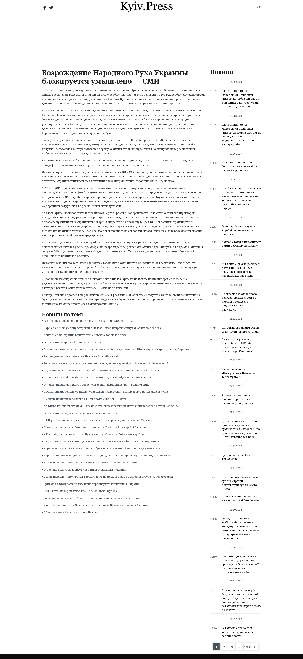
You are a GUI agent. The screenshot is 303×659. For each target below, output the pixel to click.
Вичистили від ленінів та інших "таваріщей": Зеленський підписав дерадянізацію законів (106, 391)
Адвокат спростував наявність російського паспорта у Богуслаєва (237, 399)
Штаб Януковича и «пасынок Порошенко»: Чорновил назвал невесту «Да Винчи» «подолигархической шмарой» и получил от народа (241, 198)
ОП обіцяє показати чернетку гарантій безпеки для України (85, 469)
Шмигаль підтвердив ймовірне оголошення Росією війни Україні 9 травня (95, 427)
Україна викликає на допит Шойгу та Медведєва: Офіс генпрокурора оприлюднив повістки (107, 455)
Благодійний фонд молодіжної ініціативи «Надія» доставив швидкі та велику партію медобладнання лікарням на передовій (241, 134)
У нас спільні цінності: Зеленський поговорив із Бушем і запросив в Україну (96, 505)
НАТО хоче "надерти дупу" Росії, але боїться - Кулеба (80, 491)
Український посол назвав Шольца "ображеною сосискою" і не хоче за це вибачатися (102, 448)
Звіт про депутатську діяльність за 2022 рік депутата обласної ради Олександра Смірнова (238, 345)
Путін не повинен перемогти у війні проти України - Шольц (85, 398)
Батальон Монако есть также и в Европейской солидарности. (237, 631)
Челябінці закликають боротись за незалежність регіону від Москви (239, 166)
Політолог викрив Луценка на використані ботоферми (240, 498)
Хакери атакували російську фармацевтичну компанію (241, 243)
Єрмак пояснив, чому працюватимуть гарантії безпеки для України (91, 462)
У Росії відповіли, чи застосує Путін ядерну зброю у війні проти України (94, 434)
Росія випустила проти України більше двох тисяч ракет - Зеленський (92, 498)
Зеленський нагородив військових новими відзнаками (81, 413)
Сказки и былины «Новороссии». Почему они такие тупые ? (240, 373)
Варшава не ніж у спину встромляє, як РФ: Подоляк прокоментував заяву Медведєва (102, 328)
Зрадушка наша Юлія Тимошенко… (236, 457)
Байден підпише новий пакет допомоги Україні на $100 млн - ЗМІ (89, 320)
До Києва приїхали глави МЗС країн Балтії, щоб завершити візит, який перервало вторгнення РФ (111, 405)
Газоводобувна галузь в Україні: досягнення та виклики (238, 230)
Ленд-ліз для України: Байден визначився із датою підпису (85, 335)
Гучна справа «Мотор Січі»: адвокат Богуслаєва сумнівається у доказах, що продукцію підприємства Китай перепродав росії (241, 428)
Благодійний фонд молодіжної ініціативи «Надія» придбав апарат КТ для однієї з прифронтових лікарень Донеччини (241, 98)
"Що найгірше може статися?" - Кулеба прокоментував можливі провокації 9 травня (102, 370)
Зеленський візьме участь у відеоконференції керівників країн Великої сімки (97, 384)
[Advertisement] (151, 40)
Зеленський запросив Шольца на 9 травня (73, 342)
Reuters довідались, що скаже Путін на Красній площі (81, 356)
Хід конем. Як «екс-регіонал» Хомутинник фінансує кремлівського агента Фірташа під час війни (241, 269)
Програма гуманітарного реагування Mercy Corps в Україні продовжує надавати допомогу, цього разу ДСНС (240, 301)
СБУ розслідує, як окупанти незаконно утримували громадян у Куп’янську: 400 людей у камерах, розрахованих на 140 (241, 564)
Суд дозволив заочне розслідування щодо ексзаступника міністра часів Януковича (101, 441)
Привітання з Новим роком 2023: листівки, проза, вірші (240, 329)
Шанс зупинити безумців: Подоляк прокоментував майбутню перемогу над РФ (98, 377)
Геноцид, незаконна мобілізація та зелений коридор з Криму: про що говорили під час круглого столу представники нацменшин (240, 528)
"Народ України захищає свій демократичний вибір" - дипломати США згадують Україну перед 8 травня (116, 349)
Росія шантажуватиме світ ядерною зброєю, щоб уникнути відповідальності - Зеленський (106, 363)
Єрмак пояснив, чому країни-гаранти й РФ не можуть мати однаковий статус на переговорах (108, 476)
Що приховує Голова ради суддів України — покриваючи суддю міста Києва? (240, 483)
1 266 (247, 647)
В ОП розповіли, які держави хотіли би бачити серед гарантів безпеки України (98, 420)
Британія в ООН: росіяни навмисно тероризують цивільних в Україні (91, 484)
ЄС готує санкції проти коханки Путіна (70, 512)
